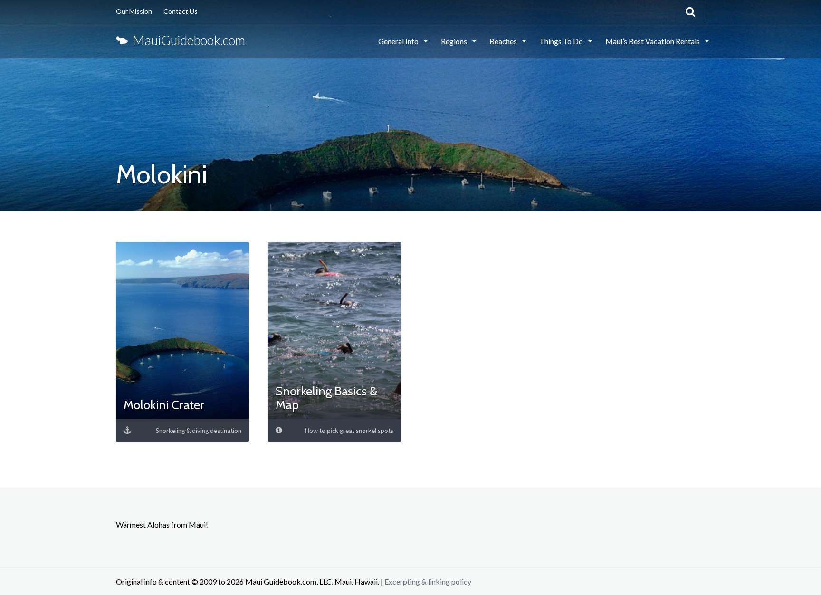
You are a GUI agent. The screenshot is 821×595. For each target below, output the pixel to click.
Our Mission (134, 11)
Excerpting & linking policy (427, 581)
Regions (454, 41)
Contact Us (180, 11)
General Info (399, 41)
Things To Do (561, 41)
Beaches (503, 41)
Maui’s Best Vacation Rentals (653, 41)
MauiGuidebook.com (186, 40)
